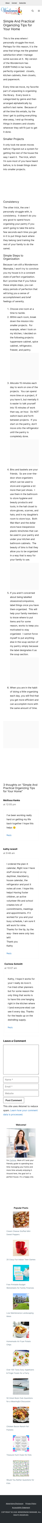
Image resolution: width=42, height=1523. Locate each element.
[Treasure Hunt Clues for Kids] (21, 1450)
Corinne (12, 1160)
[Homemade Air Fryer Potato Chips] (21, 1336)
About (7, 3)
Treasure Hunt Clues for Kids (19, 1455)
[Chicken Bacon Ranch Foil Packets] (21, 1421)
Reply (9, 835)
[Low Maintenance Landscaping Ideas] (21, 1308)
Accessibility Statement (21, 1508)
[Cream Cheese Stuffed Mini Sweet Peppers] (21, 1226)
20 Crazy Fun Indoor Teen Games (20, 1259)
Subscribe (22, 3)
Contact (14, 3)
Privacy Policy (31, 1504)
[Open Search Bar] (33, 11)
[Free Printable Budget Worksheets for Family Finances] (21, 1279)
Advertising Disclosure (14, 1504)
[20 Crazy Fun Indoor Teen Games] (21, 1254)
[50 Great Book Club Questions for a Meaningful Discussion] (21, 1393)
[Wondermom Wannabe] (11, 11)
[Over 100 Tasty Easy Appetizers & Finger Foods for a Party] (21, 1364)
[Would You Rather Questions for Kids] (21, 1475)
